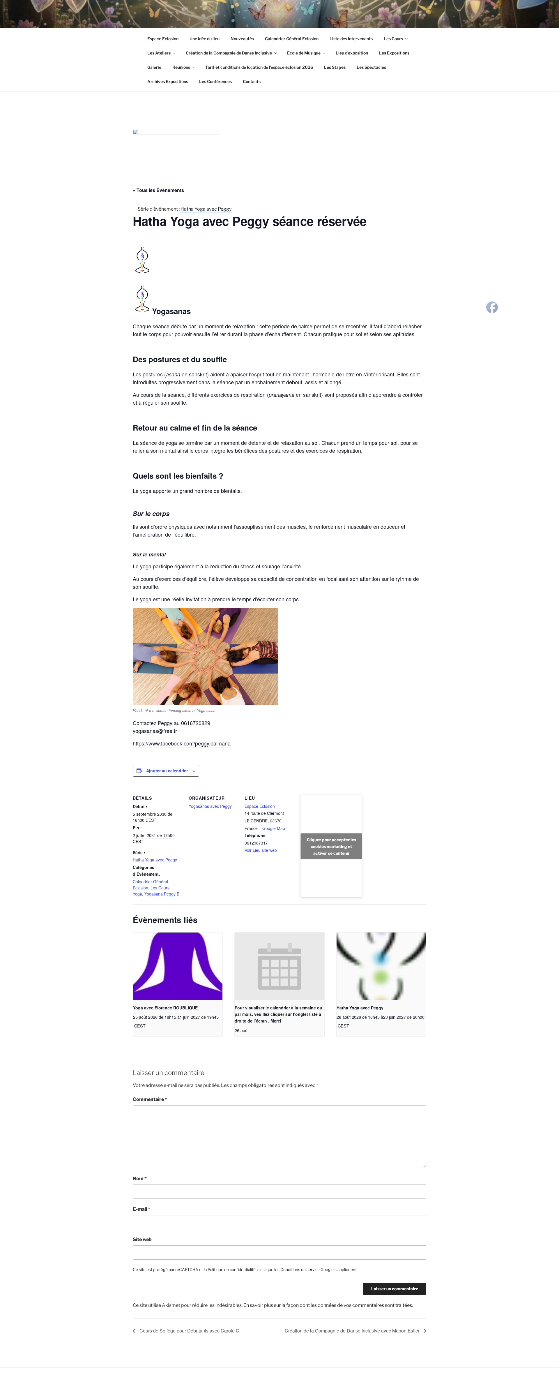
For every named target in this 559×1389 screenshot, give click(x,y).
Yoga (137, 894)
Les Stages (335, 67)
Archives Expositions (167, 81)
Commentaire (150, 1099)
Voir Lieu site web (261, 850)
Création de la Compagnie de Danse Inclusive (229, 52)
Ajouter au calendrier (167, 770)
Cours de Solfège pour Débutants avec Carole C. (189, 1330)
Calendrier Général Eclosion (292, 38)
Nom (140, 1178)
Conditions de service (300, 1269)
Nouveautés (242, 38)
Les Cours (393, 38)
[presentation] (177, 966)
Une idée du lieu (205, 38)
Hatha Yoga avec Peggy (155, 860)
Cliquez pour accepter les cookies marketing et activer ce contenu (331, 846)
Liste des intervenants (351, 38)
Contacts (252, 81)
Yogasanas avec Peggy (210, 806)
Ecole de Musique (304, 52)
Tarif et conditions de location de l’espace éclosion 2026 (259, 67)
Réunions (181, 67)
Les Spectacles (371, 67)
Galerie (154, 67)
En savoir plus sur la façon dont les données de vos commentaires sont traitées (327, 1305)
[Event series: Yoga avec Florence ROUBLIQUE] (148, 1026)
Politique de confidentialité (232, 1269)
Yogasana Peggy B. (162, 894)
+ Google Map (272, 828)
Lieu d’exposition (352, 52)
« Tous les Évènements (158, 190)
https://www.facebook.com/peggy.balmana (182, 743)
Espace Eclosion (162, 38)
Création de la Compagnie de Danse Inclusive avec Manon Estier (353, 1330)
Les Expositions (394, 52)
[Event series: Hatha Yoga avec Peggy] (351, 1026)
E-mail (141, 1209)
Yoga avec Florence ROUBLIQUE (165, 1008)
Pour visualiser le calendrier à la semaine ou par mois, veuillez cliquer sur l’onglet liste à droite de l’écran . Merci (278, 1014)
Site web (142, 1239)
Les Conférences (215, 81)
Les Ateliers (159, 52)
